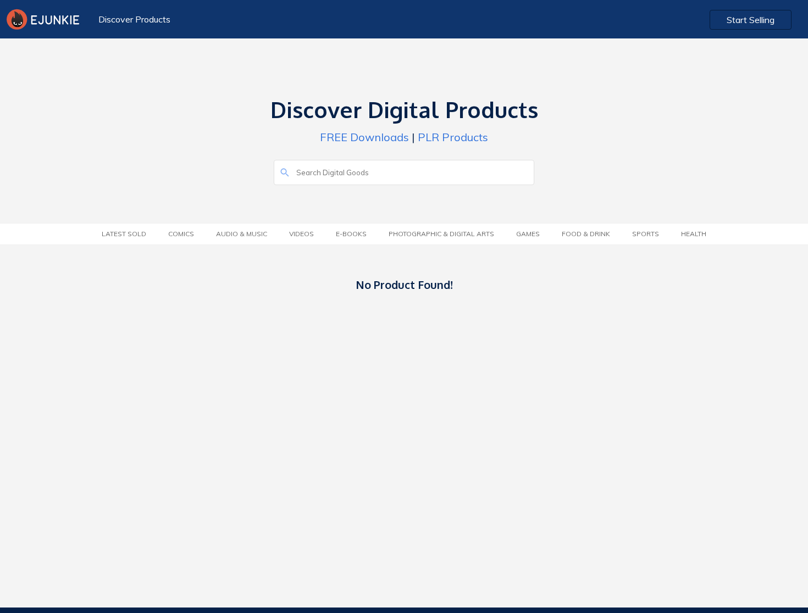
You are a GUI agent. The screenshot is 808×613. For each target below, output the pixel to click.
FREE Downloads (364, 137)
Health (693, 234)
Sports (645, 234)
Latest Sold (124, 234)
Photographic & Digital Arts (441, 234)
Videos (301, 234)
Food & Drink (586, 234)
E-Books (351, 234)
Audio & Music (241, 234)
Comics (181, 234)
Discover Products (134, 19)
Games (528, 234)
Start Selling (750, 19)
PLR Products (453, 137)
